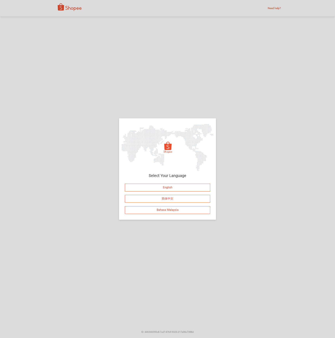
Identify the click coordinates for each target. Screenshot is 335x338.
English (167, 187)
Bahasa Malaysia (168, 210)
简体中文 (167, 198)
